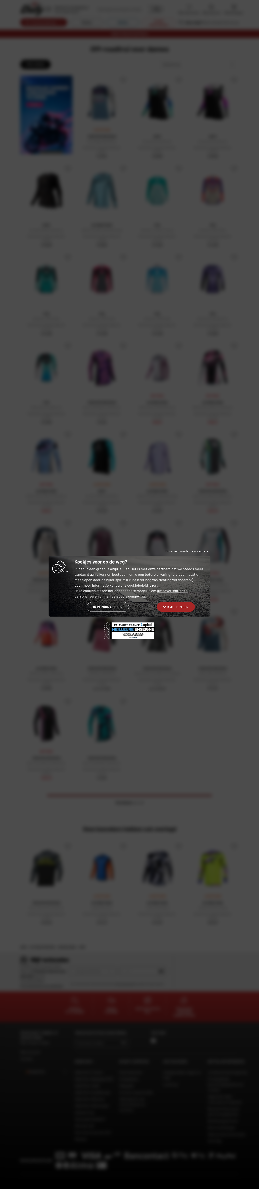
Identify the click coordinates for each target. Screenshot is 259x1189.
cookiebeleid (137, 585)
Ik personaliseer (107, 607)
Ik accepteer (178, 607)
